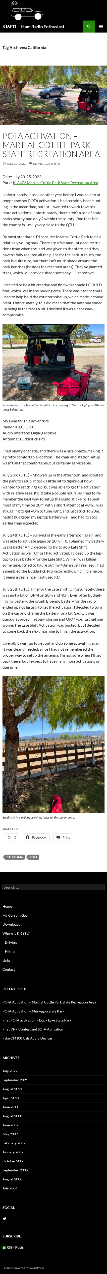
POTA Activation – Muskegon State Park (33, 1011)
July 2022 (9, 1071)
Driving (11, 942)
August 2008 (12, 1116)
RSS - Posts (15, 1247)
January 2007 (12, 1152)
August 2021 (12, 1089)
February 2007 (13, 1143)
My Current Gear (15, 915)
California (15, 857)
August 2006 (12, 1179)
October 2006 (13, 1161)
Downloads (11, 924)
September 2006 (15, 1170)
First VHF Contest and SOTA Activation (32, 1029)
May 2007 (10, 1134)
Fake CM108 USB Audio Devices (27, 1038)
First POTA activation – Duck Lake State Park (36, 1020)
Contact (8, 969)
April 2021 (10, 1098)
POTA (33, 857)
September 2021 (15, 1080)
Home (7, 906)
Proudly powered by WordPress (23, 1268)
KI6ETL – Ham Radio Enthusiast (33, 26)
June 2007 (10, 1125)
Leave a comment (46, 163)
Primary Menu (101, 27)
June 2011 (10, 1107)
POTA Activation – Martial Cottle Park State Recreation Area (51, 145)
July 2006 (9, 1188)
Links (6, 960)
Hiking (10, 951)
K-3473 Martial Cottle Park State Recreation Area (55, 182)
